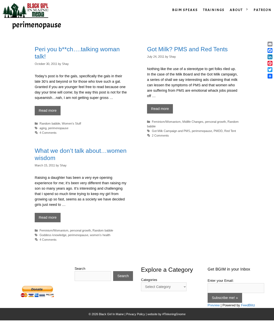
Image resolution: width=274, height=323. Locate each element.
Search (80, 269)
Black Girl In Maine (112, 314)
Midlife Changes (192, 121)
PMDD (218, 131)
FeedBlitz (248, 305)
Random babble (50, 123)
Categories (149, 280)
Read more (48, 111)
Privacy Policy (135, 314)
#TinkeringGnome (174, 314)
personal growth (215, 121)
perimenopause (58, 128)
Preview (214, 305)
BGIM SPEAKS (185, 10)
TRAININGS (213, 10)
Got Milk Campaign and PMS (171, 131)
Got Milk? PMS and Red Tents (187, 49)
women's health (100, 235)
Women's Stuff (71, 123)
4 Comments (48, 132)
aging (43, 128)
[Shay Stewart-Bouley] (26, 10)
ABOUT (236, 10)
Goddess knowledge (53, 235)
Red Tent (230, 131)
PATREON (262, 10)
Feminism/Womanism (166, 121)
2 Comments (160, 135)
